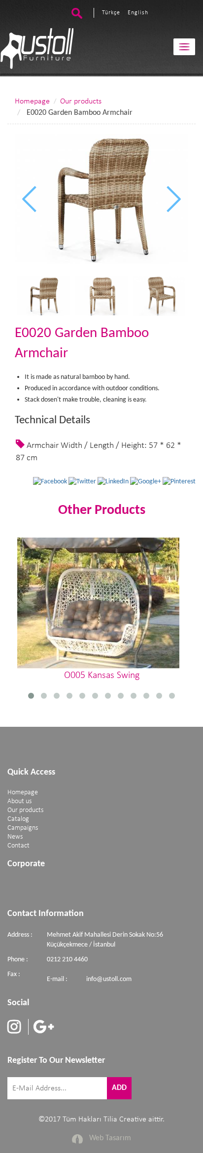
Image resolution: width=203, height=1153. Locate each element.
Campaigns (22, 828)
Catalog (18, 819)
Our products (81, 101)
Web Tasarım (110, 1138)
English (138, 13)
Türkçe (111, 13)
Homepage (32, 101)
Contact (18, 845)
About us (19, 801)
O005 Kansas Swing (101, 675)
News (15, 837)
